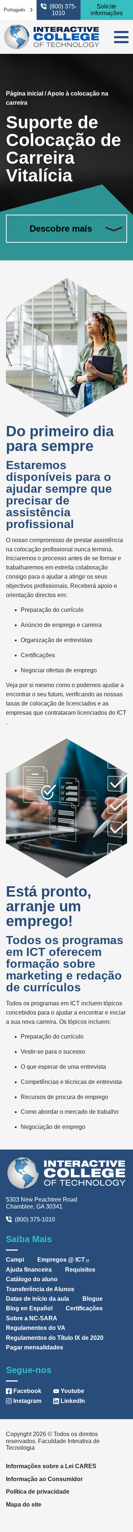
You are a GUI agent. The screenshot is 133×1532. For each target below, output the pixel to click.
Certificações (84, 1308)
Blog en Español (29, 1308)
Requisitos (80, 1269)
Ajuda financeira (29, 1269)
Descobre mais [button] (61, 228)
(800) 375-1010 (63, 9)
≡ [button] (121, 37)
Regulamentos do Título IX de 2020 (54, 1338)
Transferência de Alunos (40, 1289)
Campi (15, 1260)
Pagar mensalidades (34, 1347)
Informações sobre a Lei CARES (51, 1466)
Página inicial (24, 93)
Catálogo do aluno (32, 1279)
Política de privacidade (37, 1491)
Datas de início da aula (37, 1299)
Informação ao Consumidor (44, 1479)
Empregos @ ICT (61, 1260)
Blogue (92, 1299)
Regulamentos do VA (35, 1328)
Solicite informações (107, 9)
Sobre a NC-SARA (31, 1318)
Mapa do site (23, 1504)
